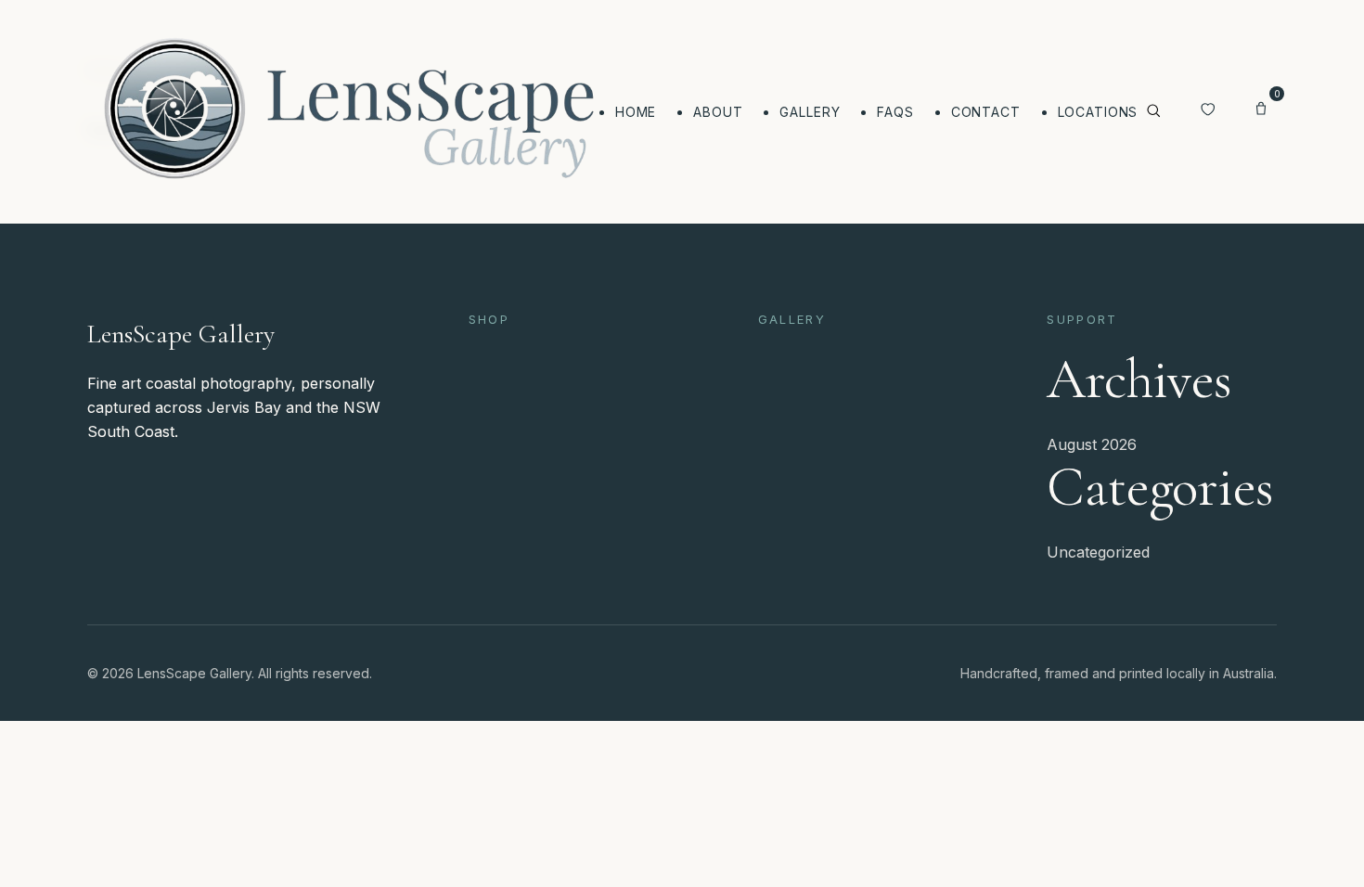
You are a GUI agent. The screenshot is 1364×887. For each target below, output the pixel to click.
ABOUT (717, 112)
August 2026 (1092, 444)
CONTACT (986, 112)
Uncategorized (1098, 552)
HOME (635, 112)
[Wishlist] (1207, 111)
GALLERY (809, 112)
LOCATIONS (1098, 112)
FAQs (895, 112)
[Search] (1153, 112)
